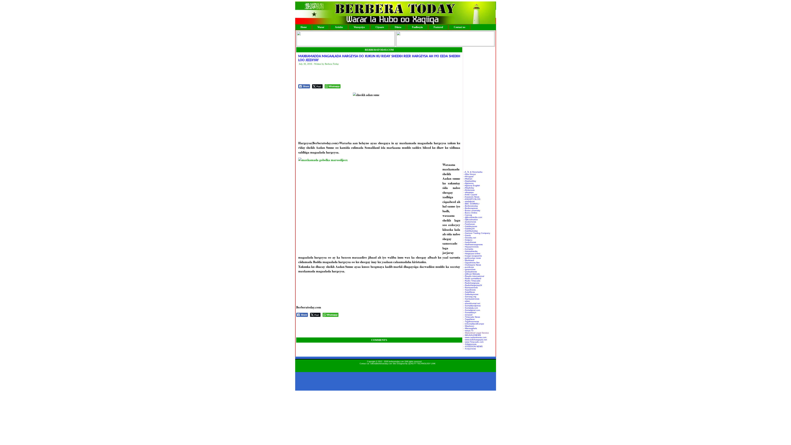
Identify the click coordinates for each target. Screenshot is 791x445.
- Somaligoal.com (472, 310)
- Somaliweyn (470, 312)
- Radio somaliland (472, 278)
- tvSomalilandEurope (474, 324)
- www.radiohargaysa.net (475, 339)
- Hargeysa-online (472, 253)
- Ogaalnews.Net (472, 262)
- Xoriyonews (470, 349)
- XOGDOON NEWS (473, 346)
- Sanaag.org (470, 296)
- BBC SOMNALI (471, 204)
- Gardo (467, 235)
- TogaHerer (469, 319)
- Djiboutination (471, 219)
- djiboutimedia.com (473, 217)
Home (304, 27)
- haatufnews (470, 242)
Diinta (398, 27)
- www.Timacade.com (473, 342)
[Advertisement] (373, 75)
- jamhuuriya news (472, 258)
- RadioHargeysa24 (473, 285)
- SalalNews (469, 292)
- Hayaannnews (471, 247)
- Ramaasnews (471, 287)
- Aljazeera (469, 183)
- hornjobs (468, 249)
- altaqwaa (469, 192)
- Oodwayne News (472, 265)
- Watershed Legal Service (476, 333)
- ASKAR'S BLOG (472, 199)
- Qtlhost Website (472, 274)
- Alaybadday (470, 181)
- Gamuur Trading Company (477, 233)
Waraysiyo (359, 27)
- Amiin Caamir (470, 194)
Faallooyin (417, 27)
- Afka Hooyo (470, 174)
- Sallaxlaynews (471, 294)
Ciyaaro (380, 27)
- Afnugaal (468, 176)
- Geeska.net (470, 238)
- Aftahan (468, 179)
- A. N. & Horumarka (473, 172)
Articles (339, 27)
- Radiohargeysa (471, 283)
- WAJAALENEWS (472, 335)
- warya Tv (468, 330)
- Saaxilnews (470, 290)
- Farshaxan (469, 224)
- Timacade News (472, 317)
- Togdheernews (471, 321)
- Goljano (468, 240)
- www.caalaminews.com (475, 337)
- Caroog (468, 215)
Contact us (459, 27)
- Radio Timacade (472, 281)
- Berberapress (471, 208)
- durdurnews (470, 222)
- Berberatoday (471, 206)
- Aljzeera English (472, 185)
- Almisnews (469, 190)
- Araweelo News (471, 197)
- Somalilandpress (472, 305)
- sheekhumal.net (472, 303)
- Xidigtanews (470, 344)
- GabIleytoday (471, 231)
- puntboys (469, 267)
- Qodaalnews (470, 272)
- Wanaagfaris (470, 328)
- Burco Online (470, 213)
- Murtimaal (469, 260)
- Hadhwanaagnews (473, 244)
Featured (438, 27)
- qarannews (469, 269)
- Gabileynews (470, 226)
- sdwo (467, 301)
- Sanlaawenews (471, 299)
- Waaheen (469, 326)
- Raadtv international (474, 276)
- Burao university (472, 210)
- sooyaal (468, 315)
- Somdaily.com (471, 308)
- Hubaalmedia (470, 251)
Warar (320, 27)
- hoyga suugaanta (473, 256)
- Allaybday (469, 188)
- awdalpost (469, 201)
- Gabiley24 (469, 228)
